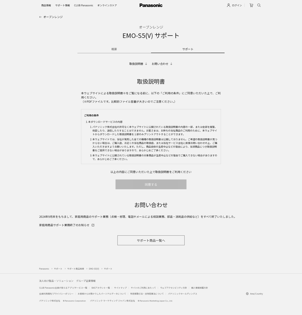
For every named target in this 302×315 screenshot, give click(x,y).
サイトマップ (120, 287)
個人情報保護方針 (199, 287)
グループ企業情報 (86, 280)
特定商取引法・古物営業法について (147, 293)
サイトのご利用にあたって (143, 287)
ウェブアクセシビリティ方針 (173, 287)
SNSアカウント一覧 (100, 287)
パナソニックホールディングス (182, 293)
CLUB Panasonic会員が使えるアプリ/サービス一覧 (63, 287)
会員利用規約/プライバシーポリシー (56, 293)
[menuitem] (46, 5)
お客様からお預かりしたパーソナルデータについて (102, 293)
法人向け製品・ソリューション (56, 280)
